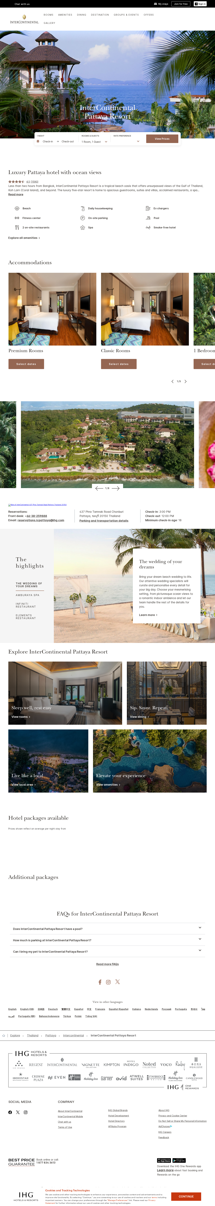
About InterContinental (70, 1111)
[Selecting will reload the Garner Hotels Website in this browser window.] (107, 1077)
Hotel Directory (116, 1121)
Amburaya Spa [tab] (28, 595)
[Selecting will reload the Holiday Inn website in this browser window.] (91, 1077)
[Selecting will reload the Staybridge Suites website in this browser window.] (156, 1077)
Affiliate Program (117, 1126)
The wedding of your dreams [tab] (29, 585)
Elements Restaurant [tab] (26, 617)
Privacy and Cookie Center (172, 1115)
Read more (15, 194)
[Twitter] (18, 1112)
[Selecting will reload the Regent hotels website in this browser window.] (36, 1064)
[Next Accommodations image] (185, 381)
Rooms (49, 14)
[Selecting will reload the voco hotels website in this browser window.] (166, 1064)
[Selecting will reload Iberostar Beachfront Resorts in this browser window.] (20, 1077)
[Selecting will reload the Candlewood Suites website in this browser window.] (194, 1077)
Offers (149, 14)
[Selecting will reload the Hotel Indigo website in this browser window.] (131, 1064)
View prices (162, 138)
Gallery (49, 23)
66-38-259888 (37, 516)
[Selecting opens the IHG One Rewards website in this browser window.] (183, 1087)
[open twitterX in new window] (116, 982)
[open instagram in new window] (106, 982)
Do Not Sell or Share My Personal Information (182, 1121)
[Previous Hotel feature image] (99, 488)
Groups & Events (126, 14)
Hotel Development (118, 1115)
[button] (200, 3)
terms (154, 1197)
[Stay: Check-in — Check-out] (56, 141)
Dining (81, 14)
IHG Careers (164, 1132)
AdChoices (164, 1126)
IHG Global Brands (118, 1110)
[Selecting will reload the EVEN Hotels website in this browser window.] (56, 1077)
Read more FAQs (107, 964)
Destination (100, 14)
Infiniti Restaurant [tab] (26, 605)
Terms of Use (65, 1127)
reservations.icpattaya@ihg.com (41, 520)
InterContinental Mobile (70, 1116)
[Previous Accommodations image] (173, 381)
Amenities (65, 14)
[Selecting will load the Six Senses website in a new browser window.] (19, 1064)
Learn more (147, 615)
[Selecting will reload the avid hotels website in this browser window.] (121, 1077)
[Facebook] (10, 1112)
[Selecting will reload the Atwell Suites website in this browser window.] (137, 1077)
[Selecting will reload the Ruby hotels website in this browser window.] (180, 1064)
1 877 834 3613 (45, 1162)
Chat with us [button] (22, 4)
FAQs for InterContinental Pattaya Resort (107, 914)
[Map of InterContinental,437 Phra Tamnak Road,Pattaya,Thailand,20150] (37, 505)
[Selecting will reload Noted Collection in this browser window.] (149, 1064)
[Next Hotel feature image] (116, 488)
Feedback (163, 1137)
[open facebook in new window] (98, 982)
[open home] (5, 1035)
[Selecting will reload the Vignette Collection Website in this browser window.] (91, 1064)
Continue (186, 1196)
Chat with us (64, 1121)
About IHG (163, 1110)
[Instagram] (26, 1112)
